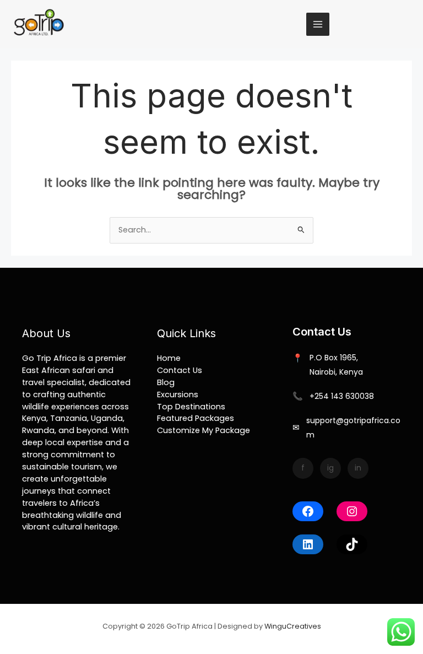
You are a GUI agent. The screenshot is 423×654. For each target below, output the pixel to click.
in (358, 467)
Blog (166, 382)
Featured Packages (195, 418)
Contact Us (179, 370)
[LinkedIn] (307, 544)
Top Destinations (191, 406)
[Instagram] (352, 511)
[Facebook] (307, 511)
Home (169, 358)
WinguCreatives (292, 626)
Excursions (177, 394)
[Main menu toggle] (317, 24)
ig (330, 467)
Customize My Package (203, 430)
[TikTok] (352, 544)
